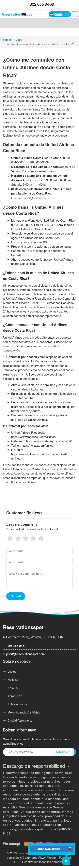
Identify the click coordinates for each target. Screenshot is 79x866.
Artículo (12, 688)
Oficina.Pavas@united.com (29, 198)
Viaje (19, 39)
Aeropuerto (14, 696)
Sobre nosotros (17, 704)
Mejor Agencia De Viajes (23, 712)
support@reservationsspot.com (24, 654)
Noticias (12, 679)
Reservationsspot (23, 627)
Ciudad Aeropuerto (19, 720)
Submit (16, 596)
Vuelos (11, 671)
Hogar (7, 39)
